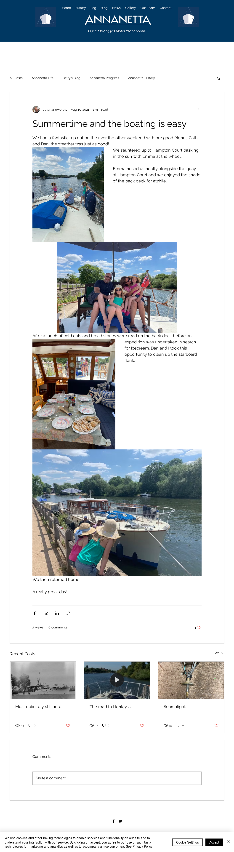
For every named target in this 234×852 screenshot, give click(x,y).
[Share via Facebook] (34, 613)
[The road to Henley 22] (117, 680)
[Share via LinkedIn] (57, 613)
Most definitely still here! (39, 706)
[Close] (228, 842)
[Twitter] (120, 821)
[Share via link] (68, 613)
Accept (214, 842)
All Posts (16, 78)
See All (219, 653)
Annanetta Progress (104, 78)
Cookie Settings (187, 842)
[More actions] (199, 109)
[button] (218, 78)
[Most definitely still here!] (43, 680)
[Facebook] (113, 821)
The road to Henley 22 (111, 706)
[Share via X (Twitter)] (46, 613)
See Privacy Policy (139, 846)
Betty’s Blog (71, 78)
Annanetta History (141, 78)
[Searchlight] (191, 680)
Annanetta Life (42, 78)
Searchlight (175, 706)
